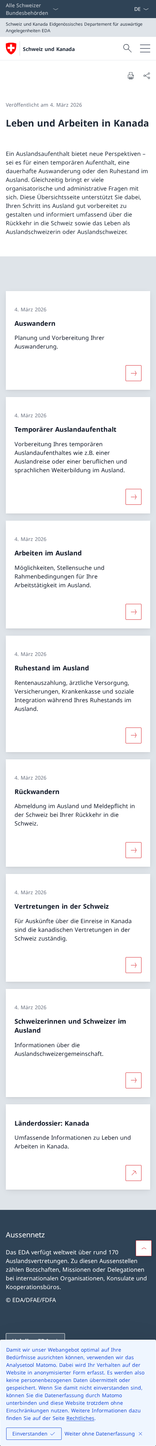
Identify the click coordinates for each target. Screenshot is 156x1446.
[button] (144, 1248)
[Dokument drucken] (131, 76)
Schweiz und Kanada (49, 49)
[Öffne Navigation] (145, 48)
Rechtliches (80, 1418)
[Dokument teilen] (147, 76)
